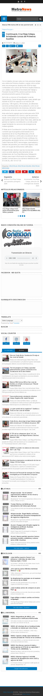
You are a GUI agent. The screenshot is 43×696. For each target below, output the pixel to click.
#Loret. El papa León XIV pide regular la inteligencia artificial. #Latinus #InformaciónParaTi (25, 527)
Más (39, 489)
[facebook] (24, 1)
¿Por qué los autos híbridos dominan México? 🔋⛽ (24, 569)
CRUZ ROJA (13, 166)
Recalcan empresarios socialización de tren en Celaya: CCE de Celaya (25, 461)
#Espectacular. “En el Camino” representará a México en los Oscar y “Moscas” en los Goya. (24, 494)
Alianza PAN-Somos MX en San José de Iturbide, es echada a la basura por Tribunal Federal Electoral (24, 384)
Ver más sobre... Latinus (21, 548)
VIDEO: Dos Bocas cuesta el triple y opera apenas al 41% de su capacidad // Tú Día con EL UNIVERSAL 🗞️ (25, 647)
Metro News (26, 694)
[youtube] (18, 1)
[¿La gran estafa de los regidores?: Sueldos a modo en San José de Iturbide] (5, 411)
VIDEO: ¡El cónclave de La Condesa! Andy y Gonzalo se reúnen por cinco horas (25, 627)
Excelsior (7, 553)
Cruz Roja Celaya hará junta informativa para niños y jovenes (11, 210)
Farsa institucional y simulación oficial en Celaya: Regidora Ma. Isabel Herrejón (23, 397)
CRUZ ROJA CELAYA (24, 166)
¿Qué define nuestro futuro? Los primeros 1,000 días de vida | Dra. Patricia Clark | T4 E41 (23, 559)
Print (13, 46)
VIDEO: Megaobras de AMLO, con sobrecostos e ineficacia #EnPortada (24, 617)
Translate (16, 323)
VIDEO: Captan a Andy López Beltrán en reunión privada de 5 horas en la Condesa (26, 636)
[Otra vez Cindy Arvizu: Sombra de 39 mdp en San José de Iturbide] (5, 358)
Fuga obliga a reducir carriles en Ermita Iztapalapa (25, 598)
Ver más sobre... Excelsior (21, 607)
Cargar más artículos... (21, 668)
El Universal (9, 612)
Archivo (21, 350)
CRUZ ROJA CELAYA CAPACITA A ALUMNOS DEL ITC (31, 210)
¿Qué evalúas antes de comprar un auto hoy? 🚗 (25, 589)
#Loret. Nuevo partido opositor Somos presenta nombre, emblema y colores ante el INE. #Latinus (25, 538)
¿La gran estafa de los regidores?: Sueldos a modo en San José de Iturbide (24, 409)
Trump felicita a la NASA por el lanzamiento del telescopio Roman (23, 505)
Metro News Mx (8, 692)
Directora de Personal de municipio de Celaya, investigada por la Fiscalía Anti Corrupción (25, 473)
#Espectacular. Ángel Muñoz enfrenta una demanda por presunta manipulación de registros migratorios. (26, 515)
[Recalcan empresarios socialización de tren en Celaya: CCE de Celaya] (5, 463)
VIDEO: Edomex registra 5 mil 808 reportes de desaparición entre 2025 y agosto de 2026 (25, 658)
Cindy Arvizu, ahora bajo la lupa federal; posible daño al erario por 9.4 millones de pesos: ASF (25, 422)
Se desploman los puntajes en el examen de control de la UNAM (25, 579)
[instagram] (21, 1)
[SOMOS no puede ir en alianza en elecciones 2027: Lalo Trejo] (5, 450)
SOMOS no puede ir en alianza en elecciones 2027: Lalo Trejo (24, 449)
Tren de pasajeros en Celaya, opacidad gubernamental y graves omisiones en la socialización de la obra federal (23, 369)
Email (20, 46)
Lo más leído (8, 350)
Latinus (6, 489)
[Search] (40, 19)
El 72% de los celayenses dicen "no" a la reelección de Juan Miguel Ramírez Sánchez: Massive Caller (24, 435)
